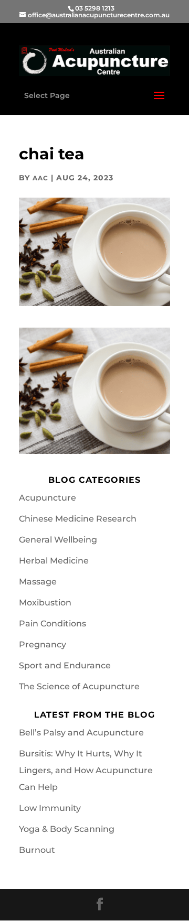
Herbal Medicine (54, 561)
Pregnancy (42, 644)
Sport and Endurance (65, 665)
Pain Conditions (52, 624)
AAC (40, 178)
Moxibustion (45, 603)
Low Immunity (50, 808)
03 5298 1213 (94, 8)
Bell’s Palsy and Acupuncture (81, 733)
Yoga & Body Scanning (66, 829)
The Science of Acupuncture (79, 686)
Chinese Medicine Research (77, 519)
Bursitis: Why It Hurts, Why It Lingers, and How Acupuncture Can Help (86, 770)
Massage (38, 582)
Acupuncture (47, 498)
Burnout (37, 850)
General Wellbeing (58, 540)
